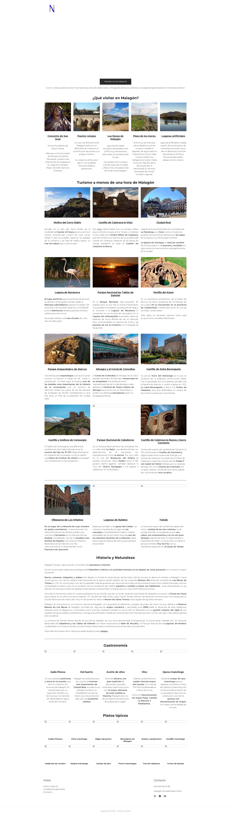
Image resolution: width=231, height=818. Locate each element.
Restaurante (101, 11)
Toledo (163, 520)
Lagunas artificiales (173, 136)
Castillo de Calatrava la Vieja (115, 222)
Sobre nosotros (50, 786)
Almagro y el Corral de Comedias (115, 369)
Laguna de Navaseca (67, 292)
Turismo (142, 11)
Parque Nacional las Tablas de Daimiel (115, 294)
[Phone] (187, 11)
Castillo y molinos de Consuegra (67, 440)
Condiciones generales (54, 789)
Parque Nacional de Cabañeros (115, 440)
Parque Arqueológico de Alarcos (67, 369)
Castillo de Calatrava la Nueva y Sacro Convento (163, 441)
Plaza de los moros (144, 136)
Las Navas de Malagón (115, 137)
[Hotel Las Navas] (52, 10)
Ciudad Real (163, 222)
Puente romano (86, 136)
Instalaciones (117, 11)
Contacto (47, 792)
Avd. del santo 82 (162, 786)
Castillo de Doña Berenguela (163, 369)
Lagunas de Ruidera (115, 520)
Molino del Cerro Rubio (67, 222)
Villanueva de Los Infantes (67, 520)
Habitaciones (86, 11)
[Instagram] (177, 11)
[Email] (182, 11)
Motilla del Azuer (163, 292)
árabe (99, 229)
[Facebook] (172, 11)
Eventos (131, 11)
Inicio (74, 11)
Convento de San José (58, 137)
